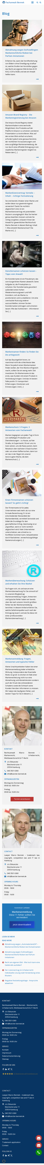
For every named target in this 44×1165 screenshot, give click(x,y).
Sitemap (5, 1059)
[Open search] (37, 2)
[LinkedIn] (6, 1069)
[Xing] (9, 1069)
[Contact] (39, 1145)
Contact (5, 1145)
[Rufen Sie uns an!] (39, 1152)
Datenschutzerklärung (11, 1056)
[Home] (13, 2)
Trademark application (11, 1142)
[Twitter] (11, 1069)
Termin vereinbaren (22, 799)
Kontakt (5, 1050)
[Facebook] (3, 1069)
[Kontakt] (39, 1138)
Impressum (6, 1053)
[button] (4, 1161)
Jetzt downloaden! (22, 924)
